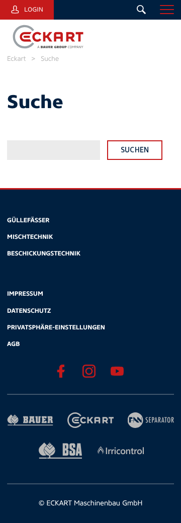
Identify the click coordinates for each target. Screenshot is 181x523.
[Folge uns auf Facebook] (60, 371)
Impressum (25, 294)
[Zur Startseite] (47, 37)
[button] (167, 9)
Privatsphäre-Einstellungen (56, 327)
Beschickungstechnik (43, 253)
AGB (13, 344)
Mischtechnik (30, 237)
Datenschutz (29, 311)
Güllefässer (28, 220)
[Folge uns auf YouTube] (117, 371)
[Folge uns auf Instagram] (88, 371)
